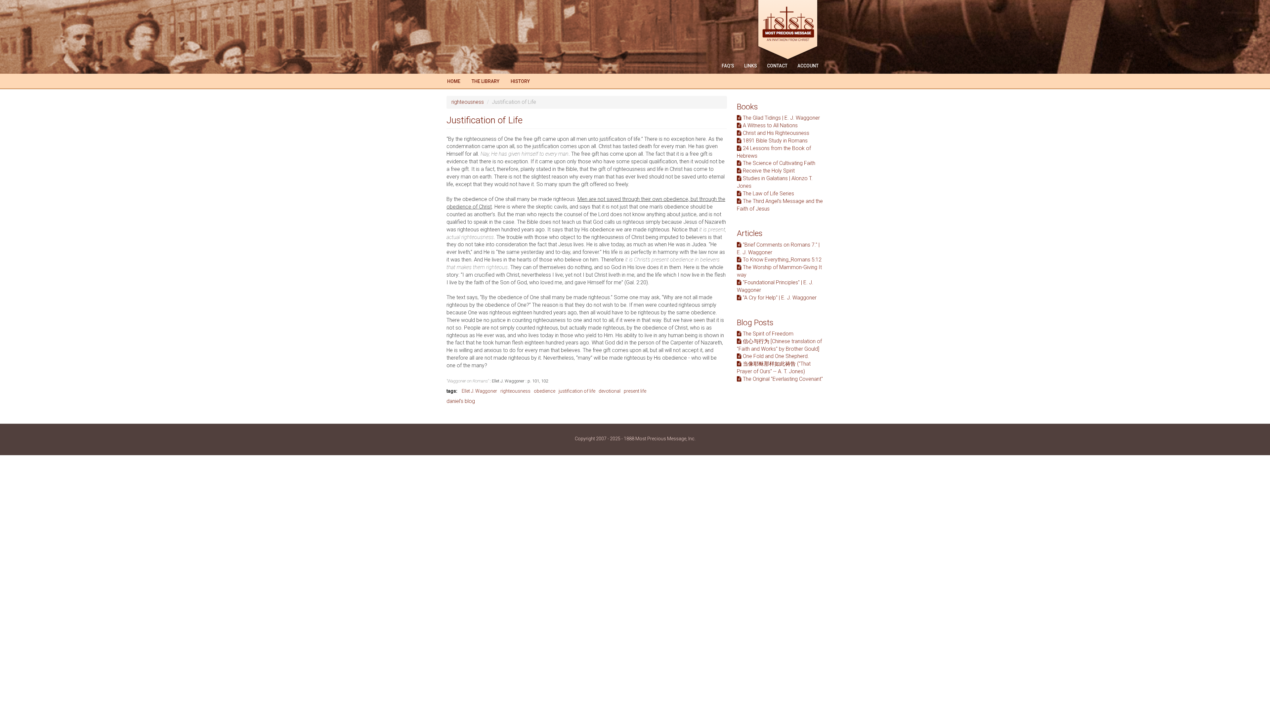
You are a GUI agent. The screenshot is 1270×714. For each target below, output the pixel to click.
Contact (777, 65)
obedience (544, 391)
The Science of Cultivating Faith (778, 163)
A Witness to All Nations (769, 125)
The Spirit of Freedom (767, 334)
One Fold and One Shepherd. (775, 356)
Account (808, 65)
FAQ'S (728, 65)
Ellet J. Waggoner (479, 391)
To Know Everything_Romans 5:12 (781, 260)
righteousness (467, 102)
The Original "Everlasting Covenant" (782, 379)
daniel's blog (460, 401)
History (520, 81)
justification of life (577, 391)
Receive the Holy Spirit (768, 171)
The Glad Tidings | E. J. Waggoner (780, 118)
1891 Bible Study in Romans (774, 141)
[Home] (790, 30)
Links (750, 65)
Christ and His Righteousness (775, 133)
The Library (485, 81)
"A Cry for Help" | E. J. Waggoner (779, 298)
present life (635, 391)
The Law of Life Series (767, 193)
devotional (609, 391)
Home (453, 81)
